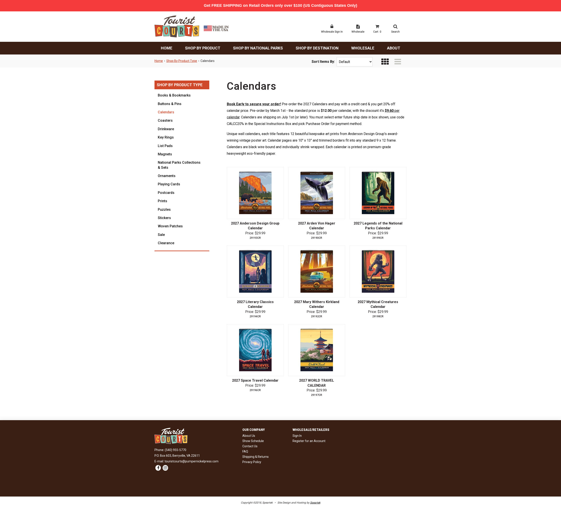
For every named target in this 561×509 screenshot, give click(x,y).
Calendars (208, 61)
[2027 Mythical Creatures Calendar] (378, 271)
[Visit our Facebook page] (158, 468)
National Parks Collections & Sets (179, 164)
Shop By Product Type (181, 61)
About (393, 48)
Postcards (166, 193)
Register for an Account (309, 441)
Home (166, 48)
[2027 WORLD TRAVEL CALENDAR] (317, 350)
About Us (248, 435)
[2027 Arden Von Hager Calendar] (317, 193)
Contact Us (249, 446)
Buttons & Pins (169, 104)
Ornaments (167, 176)
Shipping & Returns (255, 456)
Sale (161, 235)
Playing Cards (169, 184)
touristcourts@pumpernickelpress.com (191, 461)
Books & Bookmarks (174, 95)
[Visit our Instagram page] (165, 468)
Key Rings (166, 137)
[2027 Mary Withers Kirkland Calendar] (317, 271)
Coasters (165, 120)
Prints (162, 201)
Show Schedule (253, 441)
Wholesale (362, 48)
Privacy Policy (251, 462)
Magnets (165, 154)
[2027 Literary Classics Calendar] (255, 271)
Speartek (315, 502)
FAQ (245, 451)
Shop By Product (202, 48)
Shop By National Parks (258, 48)
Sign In (297, 435)
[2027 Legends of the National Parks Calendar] (378, 193)
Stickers (164, 218)
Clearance (166, 243)
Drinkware (166, 129)
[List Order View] (397, 62)
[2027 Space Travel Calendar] (255, 350)
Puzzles (164, 209)
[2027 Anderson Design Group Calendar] (255, 193)
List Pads (165, 146)
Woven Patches (170, 226)
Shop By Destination (317, 48)
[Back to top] (550, 493)
